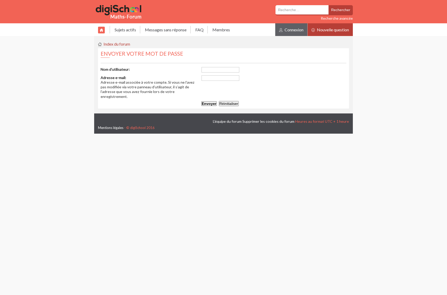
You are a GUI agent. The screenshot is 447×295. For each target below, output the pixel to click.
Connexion (293, 29)
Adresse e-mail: (113, 77)
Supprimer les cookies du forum (268, 121)
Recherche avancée (337, 18)
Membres (221, 29)
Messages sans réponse (166, 29)
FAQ (199, 29)
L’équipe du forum (227, 121)
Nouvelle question (332, 29)
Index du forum (116, 43)
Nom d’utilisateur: (115, 69)
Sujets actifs (125, 29)
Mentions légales (110, 128)
